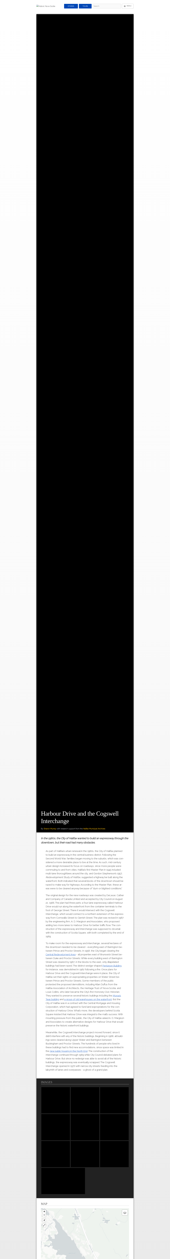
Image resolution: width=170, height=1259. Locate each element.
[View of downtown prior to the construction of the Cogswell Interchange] (55, 1100)
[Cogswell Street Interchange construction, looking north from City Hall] (114, 1154)
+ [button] (44, 1211)
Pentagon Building (111, 965)
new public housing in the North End (68, 1051)
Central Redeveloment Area (61, 954)
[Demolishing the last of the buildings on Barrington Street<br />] (55, 1154)
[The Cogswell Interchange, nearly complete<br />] (63, 1181)
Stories (71, 6)
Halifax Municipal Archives (94, 829)
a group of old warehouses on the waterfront (88, 999)
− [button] (44, 1215)
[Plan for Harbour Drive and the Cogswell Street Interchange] (85, 1100)
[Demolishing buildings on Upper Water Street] (85, 1154)
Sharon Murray (50, 829)
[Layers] (125, 1212)
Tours (85, 6)
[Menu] (128, 6)
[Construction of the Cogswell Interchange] (114, 1127)
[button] (44, 1220)
